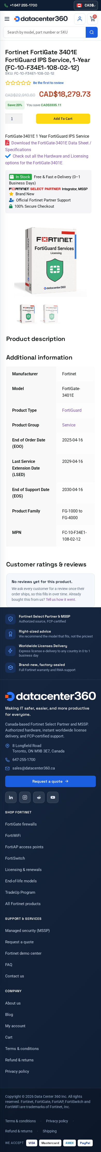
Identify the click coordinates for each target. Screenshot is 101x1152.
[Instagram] (25, 797)
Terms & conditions (22, 1048)
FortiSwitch (15, 858)
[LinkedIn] (11, 797)
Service (68, 425)
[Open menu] (7, 19)
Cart (8, 1037)
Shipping (50, 1131)
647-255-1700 (23, 760)
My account (15, 1026)
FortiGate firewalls (21, 824)
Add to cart (63, 118)
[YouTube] (53, 797)
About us (13, 1003)
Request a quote (47, 781)
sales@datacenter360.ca (33, 768)
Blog (9, 1014)
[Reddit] (39, 797)
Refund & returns (19, 1060)
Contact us (14, 976)
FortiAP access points (24, 847)
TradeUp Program (20, 892)
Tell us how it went (60, 599)
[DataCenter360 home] (41, 18)
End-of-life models (21, 881)
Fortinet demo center (23, 953)
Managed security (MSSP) (27, 930)
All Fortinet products (23, 903)
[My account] (79, 19)
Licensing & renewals (23, 869)
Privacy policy (17, 1071)
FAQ (8, 964)
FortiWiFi (13, 835)
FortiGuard (72, 410)
